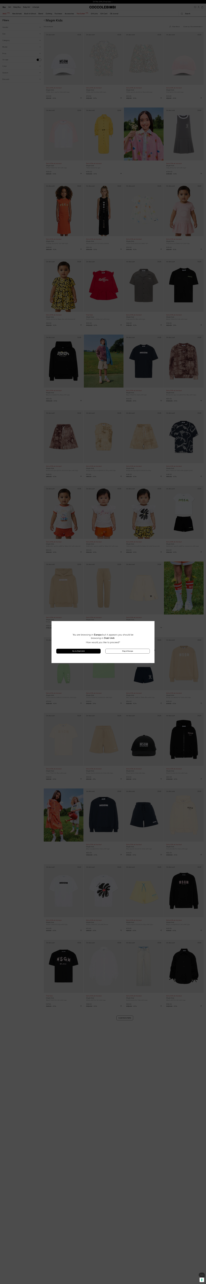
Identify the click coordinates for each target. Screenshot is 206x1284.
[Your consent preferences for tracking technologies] (202, 1280)
